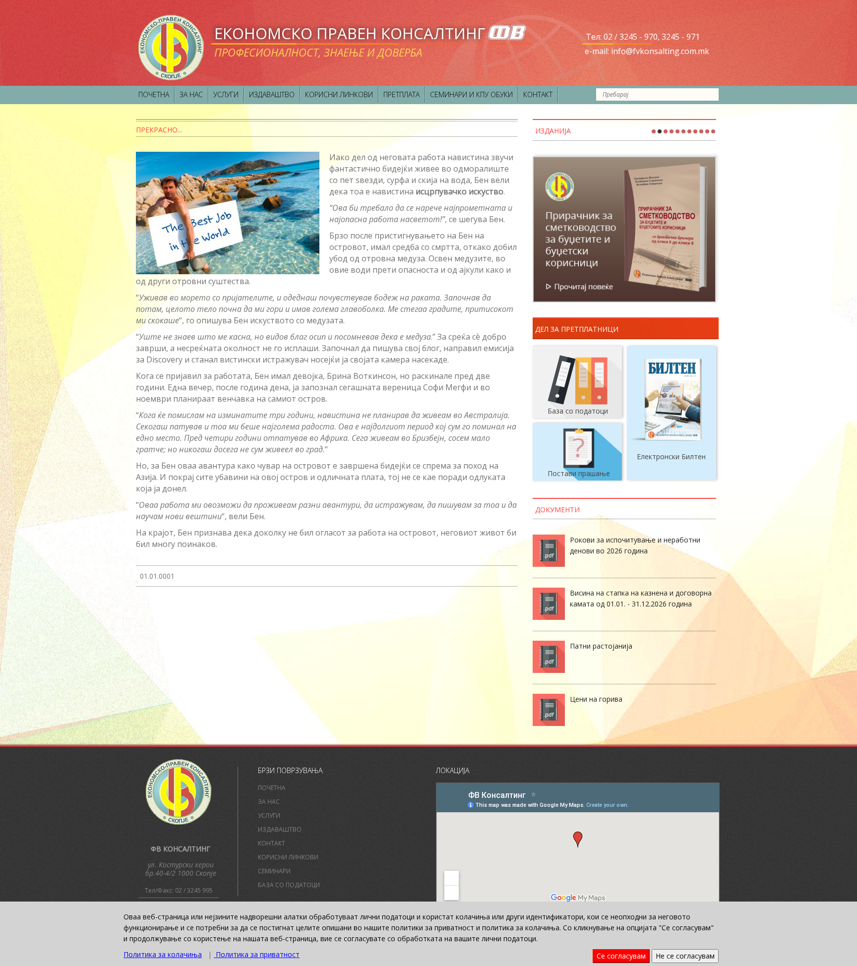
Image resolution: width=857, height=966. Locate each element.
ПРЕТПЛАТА (401, 94)
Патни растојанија (601, 646)
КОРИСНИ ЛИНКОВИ (339, 94)
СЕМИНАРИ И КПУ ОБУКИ (471, 94)
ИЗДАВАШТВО (272, 94)
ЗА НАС (191, 94)
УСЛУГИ (226, 94)
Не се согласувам (685, 956)
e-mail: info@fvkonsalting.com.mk (647, 51)
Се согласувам (621, 956)
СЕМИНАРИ (274, 871)
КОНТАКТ (537, 94)
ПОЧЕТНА (153, 94)
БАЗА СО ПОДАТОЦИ (289, 885)
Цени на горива (596, 699)
